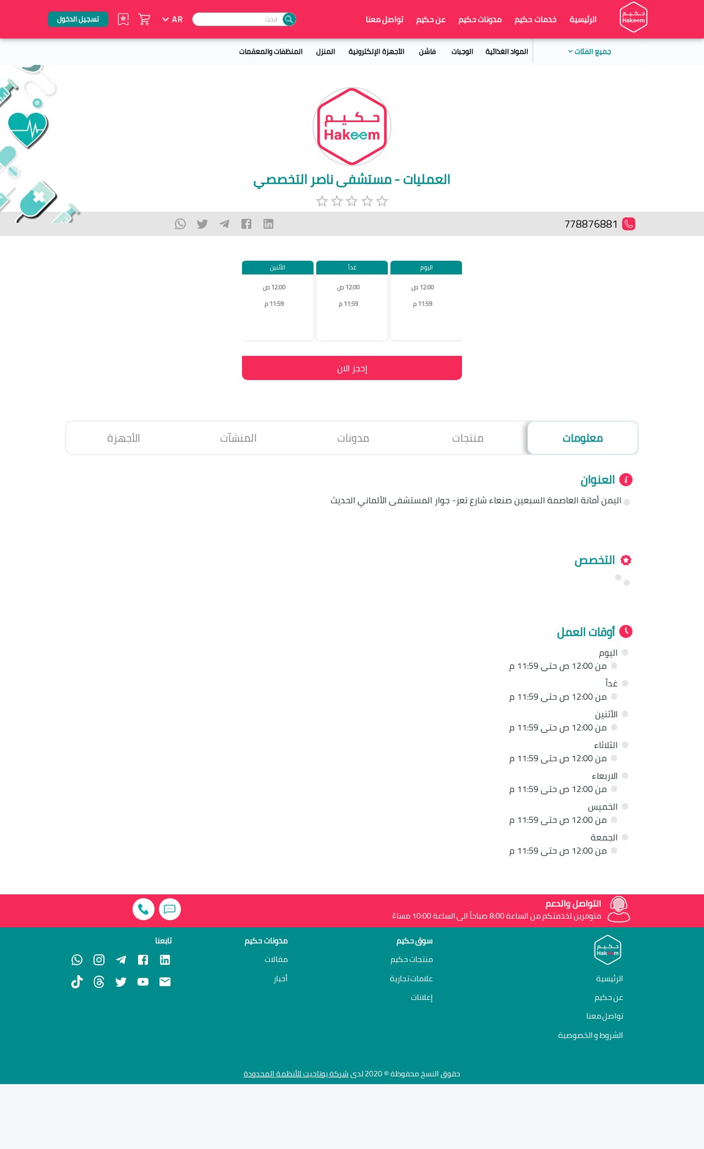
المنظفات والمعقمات (270, 51)
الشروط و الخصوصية (591, 1034)
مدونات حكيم (480, 19)
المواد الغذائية (507, 51)
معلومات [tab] (583, 438)
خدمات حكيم (535, 19)
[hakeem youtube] (143, 981)
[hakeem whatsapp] (77, 959)
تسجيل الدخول (78, 18)
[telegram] (224, 223)
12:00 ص (422, 287)
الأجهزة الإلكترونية (376, 51)
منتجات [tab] (467, 438)
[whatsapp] (180, 223)
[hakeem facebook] (143, 959)
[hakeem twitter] (121, 981)
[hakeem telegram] (121, 959)
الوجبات (462, 51)
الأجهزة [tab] (123, 438)
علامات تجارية (411, 978)
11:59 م (422, 304)
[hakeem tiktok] (77, 981)
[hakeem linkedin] (165, 959)
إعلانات (422, 997)
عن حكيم (431, 19)
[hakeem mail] (165, 981)
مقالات (276, 959)
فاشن (427, 51)
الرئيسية (583, 19)
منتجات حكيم (412, 959)
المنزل (325, 51)
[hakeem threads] (99, 981)
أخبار (280, 978)
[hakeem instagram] (99, 959)
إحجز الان (352, 368)
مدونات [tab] (353, 438)
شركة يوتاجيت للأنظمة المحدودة (296, 1073)
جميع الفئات (592, 51)
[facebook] (246, 223)
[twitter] (202, 223)
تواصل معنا (384, 19)
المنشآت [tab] (238, 438)
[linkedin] (268, 223)
